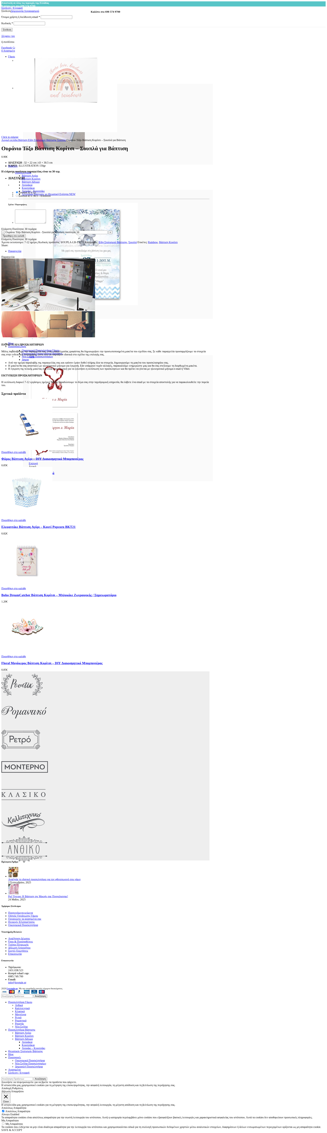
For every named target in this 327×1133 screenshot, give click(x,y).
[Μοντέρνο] (24, 779)
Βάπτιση (23, 140)
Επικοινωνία (15, 953)
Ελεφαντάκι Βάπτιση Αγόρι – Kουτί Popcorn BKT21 (38, 527)
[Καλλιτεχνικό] (23, 834)
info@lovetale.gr (17, 982)
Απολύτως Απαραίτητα (17, 1111)
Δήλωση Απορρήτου (19, 947)
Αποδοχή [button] (6, 1088)
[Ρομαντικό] (23, 724)
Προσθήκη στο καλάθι (13, 236)
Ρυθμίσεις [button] (17, 1088)
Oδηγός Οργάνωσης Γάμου (23, 915)
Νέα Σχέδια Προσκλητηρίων (37, 356)
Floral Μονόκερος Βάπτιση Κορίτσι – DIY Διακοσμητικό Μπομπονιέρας (52, 663)
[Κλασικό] (23, 807)
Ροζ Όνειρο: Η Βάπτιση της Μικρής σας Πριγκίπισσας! (38, 896)
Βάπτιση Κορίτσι (31, 178)
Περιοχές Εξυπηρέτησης (21, 922)
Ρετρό (18, 1017)
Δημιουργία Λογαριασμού (25, 11)
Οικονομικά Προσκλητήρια (23, 925)
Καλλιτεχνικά (22, 1008)
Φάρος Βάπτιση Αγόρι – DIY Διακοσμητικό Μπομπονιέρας (42, 459)
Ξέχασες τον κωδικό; (12, 36)
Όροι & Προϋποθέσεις (20, 941)
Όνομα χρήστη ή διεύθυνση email (20, 17)
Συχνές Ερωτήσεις (18, 950)
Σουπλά (61, 140)
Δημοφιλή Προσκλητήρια (29, 1066)
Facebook (6, 47)
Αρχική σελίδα (9, 140)
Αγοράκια (27, 184)
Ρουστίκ (19, 1023)
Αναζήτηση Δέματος (19, 938)
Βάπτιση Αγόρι (30, 175)
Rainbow (153, 242)
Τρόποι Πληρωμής (18, 944)
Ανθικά (19, 1005)
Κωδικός (7, 23)
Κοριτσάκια (28, 188)
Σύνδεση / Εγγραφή (18, 1072)
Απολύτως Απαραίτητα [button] (13, 1107)
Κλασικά (20, 1011)
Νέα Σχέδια (21, 1026)
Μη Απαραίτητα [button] (10, 1120)
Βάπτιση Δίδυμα (31, 181)
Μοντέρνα (20, 1014)
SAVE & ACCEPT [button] (11, 1130)
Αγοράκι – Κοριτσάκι (33, 1048)
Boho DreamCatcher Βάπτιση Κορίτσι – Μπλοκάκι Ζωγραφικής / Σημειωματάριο (58, 595)
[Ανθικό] (24, 861)
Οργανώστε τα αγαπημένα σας (24, 918)
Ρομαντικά (20, 1020)
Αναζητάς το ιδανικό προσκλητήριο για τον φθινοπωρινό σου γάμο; (44, 879)
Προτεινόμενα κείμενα (20, 912)
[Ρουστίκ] (22, 697)
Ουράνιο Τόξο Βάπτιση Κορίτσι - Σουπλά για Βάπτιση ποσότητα (40, 232)
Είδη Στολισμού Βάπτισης (42, 140)
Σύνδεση (7, 29)
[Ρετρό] (20, 752)
